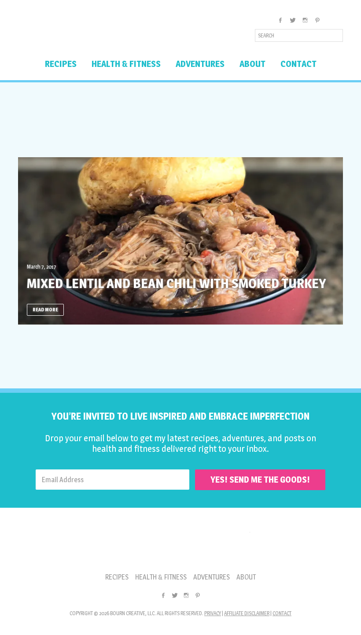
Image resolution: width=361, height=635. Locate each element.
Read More (45, 309)
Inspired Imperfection (87, 32)
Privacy (212, 613)
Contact (282, 613)
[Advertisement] (180, 120)
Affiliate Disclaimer (246, 613)
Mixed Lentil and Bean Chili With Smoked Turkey (176, 283)
